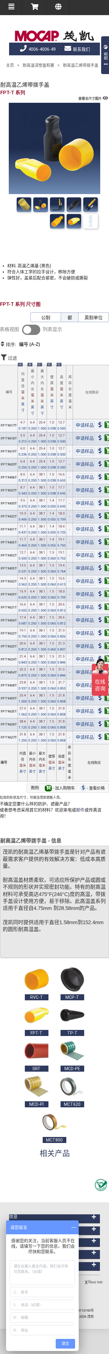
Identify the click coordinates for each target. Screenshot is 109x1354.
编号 (9, 392)
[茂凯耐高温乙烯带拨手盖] (40, 204)
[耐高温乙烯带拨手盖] (24, 204)
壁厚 (51, 387)
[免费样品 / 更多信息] (85, 426)
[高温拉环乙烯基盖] (90, 204)
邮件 (80, 809)
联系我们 (81, 49)
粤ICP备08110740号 (79, 1311)
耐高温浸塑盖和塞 (38, 65)
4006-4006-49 (42, 49)
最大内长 (41, 390)
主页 (10, 65)
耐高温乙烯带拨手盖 (80, 65)
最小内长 (32, 390)
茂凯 (90, 1317)
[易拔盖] (57, 204)
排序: (22, 344)
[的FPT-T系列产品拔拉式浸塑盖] (74, 204)
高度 (61, 387)
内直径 (22, 388)
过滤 (12, 358)
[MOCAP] (54, 36)
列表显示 (52, 329)
